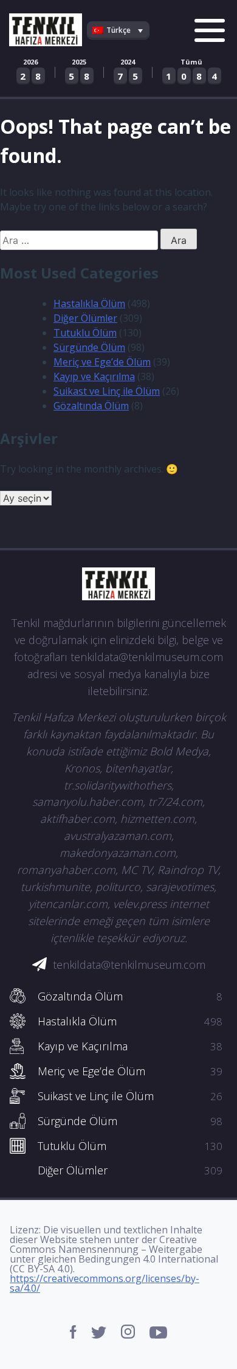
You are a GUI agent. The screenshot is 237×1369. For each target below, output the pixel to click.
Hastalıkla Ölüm (89, 303)
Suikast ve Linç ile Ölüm (106, 391)
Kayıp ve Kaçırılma (94, 376)
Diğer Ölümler (85, 318)
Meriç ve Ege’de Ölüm (102, 362)
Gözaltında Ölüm (91, 405)
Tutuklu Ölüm (85, 332)
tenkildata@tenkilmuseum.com (129, 964)
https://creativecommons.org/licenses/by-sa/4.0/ (104, 1283)
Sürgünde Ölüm (89, 347)
